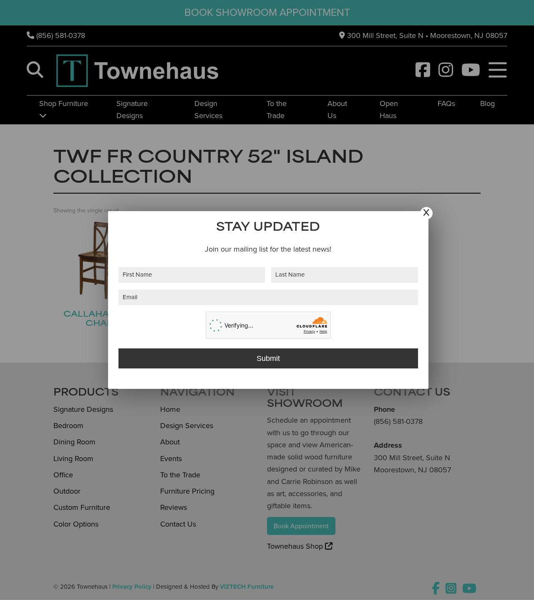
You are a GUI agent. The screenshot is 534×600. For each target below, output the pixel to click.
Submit (268, 358)
